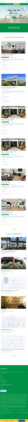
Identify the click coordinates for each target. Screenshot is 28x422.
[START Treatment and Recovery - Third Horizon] (13, 283)
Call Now (14, 17)
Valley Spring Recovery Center (7, 212)
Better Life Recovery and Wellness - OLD (8, 151)
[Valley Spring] (13, 302)
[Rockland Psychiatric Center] (13, 322)
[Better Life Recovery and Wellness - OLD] (13, 144)
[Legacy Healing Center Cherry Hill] (13, 47)
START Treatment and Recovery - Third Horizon (10, 290)
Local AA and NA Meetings (3, 381)
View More (14, 229)
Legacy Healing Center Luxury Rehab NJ (8, 87)
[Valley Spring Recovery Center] (13, 205)
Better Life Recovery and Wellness (7, 119)
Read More (10, 60)
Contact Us (1, 377)
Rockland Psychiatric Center (6, 329)
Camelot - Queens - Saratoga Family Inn (8, 251)
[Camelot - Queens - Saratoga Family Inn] (13, 243)
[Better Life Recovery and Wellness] (13, 112)
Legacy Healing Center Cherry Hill (7, 54)
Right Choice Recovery (5, 181)
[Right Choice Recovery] (13, 175)
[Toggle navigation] (27, 1)
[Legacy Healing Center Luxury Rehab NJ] (13, 80)
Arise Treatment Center (5, 270)
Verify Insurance (2, 376)
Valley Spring (3, 309)
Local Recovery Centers (3, 382)
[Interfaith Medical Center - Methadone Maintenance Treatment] (13, 341)
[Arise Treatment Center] (13, 263)
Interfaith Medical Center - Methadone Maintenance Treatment (12, 349)
